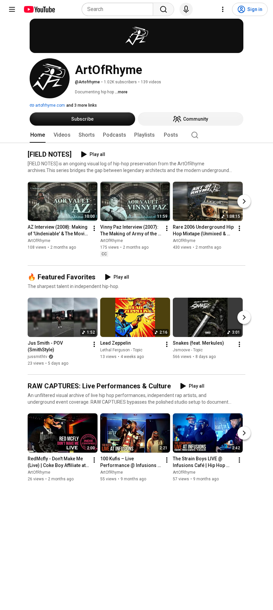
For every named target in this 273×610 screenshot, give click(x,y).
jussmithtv (37, 356)
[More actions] (94, 228)
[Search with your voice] (186, 9)
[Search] (163, 9)
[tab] (38, 135)
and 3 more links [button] (81, 105)
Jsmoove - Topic (188, 350)
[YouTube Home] (39, 9)
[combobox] (119, 9)
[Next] (244, 201)
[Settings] (223, 9)
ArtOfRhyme (39, 241)
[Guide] (12, 9)
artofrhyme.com (49, 105)
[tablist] (136, 135)
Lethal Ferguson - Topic (121, 350)
